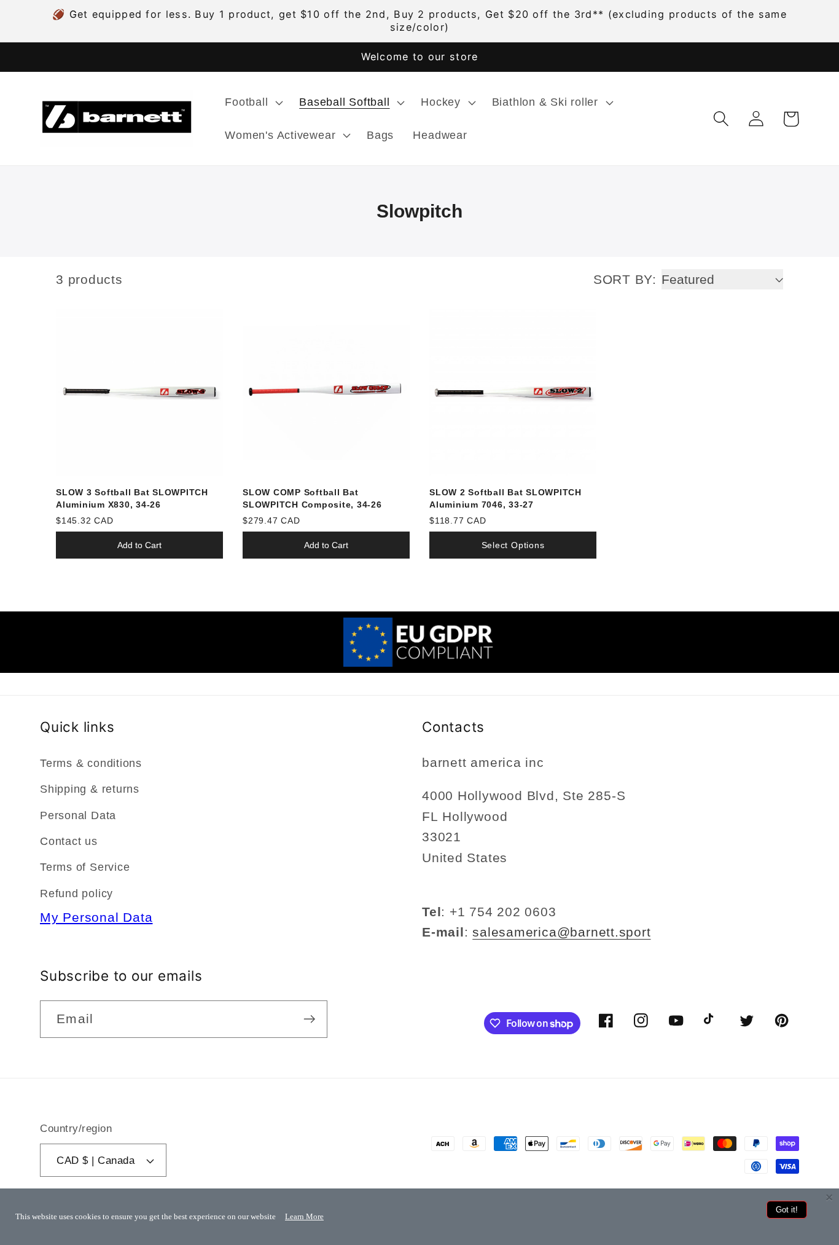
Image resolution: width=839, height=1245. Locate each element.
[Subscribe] (309, 1019)
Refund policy (76, 893)
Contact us (69, 841)
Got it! (787, 1209)
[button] (253, 102)
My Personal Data (96, 917)
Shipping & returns (89, 789)
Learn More (304, 1216)
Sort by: (625, 279)
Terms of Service (85, 867)
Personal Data (78, 815)
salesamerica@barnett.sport (561, 932)
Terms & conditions (91, 763)
